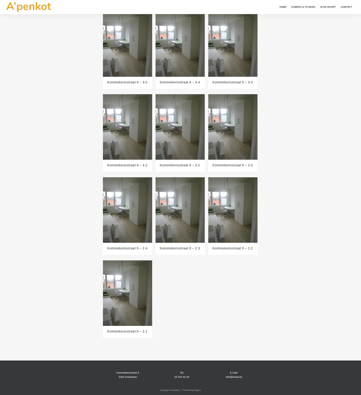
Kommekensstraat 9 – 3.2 (127, 165)
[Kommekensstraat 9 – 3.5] (127, 44)
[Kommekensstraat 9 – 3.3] (232, 44)
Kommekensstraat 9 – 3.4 (180, 82)
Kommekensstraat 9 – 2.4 (127, 248)
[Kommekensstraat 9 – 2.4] (127, 210)
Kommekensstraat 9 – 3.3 (233, 82)
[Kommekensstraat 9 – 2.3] (180, 210)
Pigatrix (197, 390)
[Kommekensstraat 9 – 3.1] (180, 127)
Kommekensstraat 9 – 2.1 (127, 331)
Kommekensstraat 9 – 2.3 (180, 248)
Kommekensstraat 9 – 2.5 (233, 165)
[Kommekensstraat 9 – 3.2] (127, 127)
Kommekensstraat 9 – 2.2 (233, 248)
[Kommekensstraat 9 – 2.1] (127, 293)
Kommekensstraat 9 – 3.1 (180, 165)
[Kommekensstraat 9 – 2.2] (232, 210)
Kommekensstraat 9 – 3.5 (127, 82)
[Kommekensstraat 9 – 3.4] (180, 44)
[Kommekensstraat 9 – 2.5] (232, 127)
